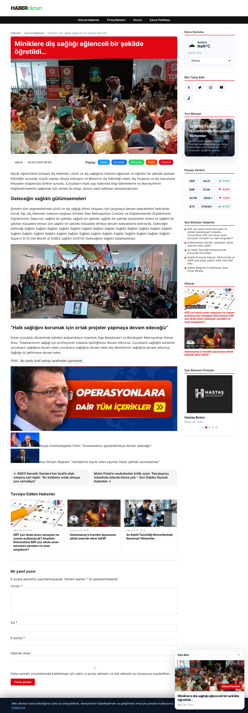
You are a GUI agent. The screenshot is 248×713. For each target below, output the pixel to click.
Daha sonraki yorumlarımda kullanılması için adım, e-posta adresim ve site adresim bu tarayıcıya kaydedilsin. (90, 674)
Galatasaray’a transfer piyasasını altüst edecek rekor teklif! (210, 244)
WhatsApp (136, 162)
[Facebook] (188, 87)
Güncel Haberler (88, 20)
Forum (137, 20)
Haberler (16, 33)
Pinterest (166, 162)
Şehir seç (195, 52)
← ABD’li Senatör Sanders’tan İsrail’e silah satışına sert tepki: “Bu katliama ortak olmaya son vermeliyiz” (46, 477)
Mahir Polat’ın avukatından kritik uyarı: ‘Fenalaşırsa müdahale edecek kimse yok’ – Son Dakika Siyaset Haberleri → (131, 477)
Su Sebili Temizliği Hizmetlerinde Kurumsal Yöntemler (206, 251)
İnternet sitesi (20, 653)
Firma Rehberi (116, 20)
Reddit (151, 162)
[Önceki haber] (220, 125)
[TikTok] (188, 98)
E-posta (18, 638)
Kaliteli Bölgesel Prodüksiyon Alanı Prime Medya (207, 269)
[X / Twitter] (199, 87)
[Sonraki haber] (228, 125)
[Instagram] (210, 87)
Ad (14, 622)
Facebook (119, 162)
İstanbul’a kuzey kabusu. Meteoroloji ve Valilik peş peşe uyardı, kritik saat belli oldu (211, 260)
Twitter (104, 162)
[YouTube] (221, 87)
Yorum (17, 586)
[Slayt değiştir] (203, 427)
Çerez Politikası (160, 20)
